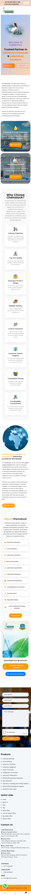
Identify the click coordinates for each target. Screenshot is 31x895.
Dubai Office (6, 810)
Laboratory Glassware (13, 574)
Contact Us (8, 65)
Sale (4, 808)
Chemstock (5, 113)
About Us (5, 802)
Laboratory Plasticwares (14, 581)
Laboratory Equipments (14, 568)
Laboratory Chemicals (13, 555)
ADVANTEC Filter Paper (10, 789)
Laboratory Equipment (9, 767)
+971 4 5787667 (8, 866)
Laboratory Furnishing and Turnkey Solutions (16, 783)
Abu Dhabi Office (7, 816)
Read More (16, 144)
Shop (4, 805)
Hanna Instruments (12, 561)
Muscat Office (7, 819)
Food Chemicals (12, 549)
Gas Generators (12, 593)
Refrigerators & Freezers (10, 772)
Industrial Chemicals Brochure (16, 666)
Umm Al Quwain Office (9, 813)
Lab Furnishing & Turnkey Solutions (17, 607)
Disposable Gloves (12, 600)
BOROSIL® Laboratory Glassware (13, 778)
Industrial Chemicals (13, 542)
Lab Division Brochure (16, 674)
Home (4, 799)
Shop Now (26, 3)
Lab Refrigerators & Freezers (16, 587)
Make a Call (9, 505)
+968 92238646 (7, 872)
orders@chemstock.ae (10, 878)
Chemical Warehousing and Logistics (13, 786)
